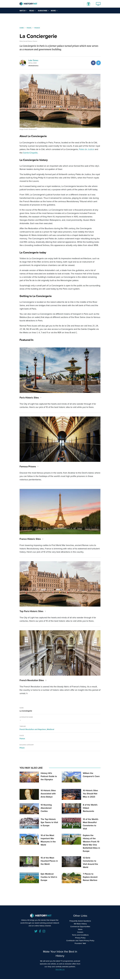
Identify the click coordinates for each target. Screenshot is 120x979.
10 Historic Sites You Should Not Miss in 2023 (90, 793)
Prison (22, 748)
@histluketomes (33, 66)
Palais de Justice (86, 149)
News (80, 929)
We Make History (80, 923)
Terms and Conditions (80, 935)
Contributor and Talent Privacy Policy (80, 940)
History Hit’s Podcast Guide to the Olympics (49, 776)
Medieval (50, 729)
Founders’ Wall (80, 943)
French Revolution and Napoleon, (33, 729)
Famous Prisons (28, 466)
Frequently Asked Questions (80, 921)
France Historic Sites (30, 539)
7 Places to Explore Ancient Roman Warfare (90, 877)
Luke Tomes (33, 60)
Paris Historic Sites (29, 397)
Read (31, 11)
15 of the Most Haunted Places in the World (49, 861)
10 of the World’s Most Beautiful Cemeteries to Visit (90, 824)
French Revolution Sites (32, 680)
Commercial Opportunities (80, 926)
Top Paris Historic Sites (31, 611)
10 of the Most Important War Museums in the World (48, 840)
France (22, 738)
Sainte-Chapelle (30, 152)
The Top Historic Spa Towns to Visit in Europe (49, 822)
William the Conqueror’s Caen (91, 775)
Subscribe (42, 11)
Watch (22, 11)
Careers (80, 932)
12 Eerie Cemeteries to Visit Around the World (90, 862)
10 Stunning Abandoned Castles (46, 808)
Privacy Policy (80, 937)
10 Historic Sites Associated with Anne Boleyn (48, 793)
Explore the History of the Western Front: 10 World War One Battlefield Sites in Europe (91, 843)
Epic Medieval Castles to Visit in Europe (49, 877)
